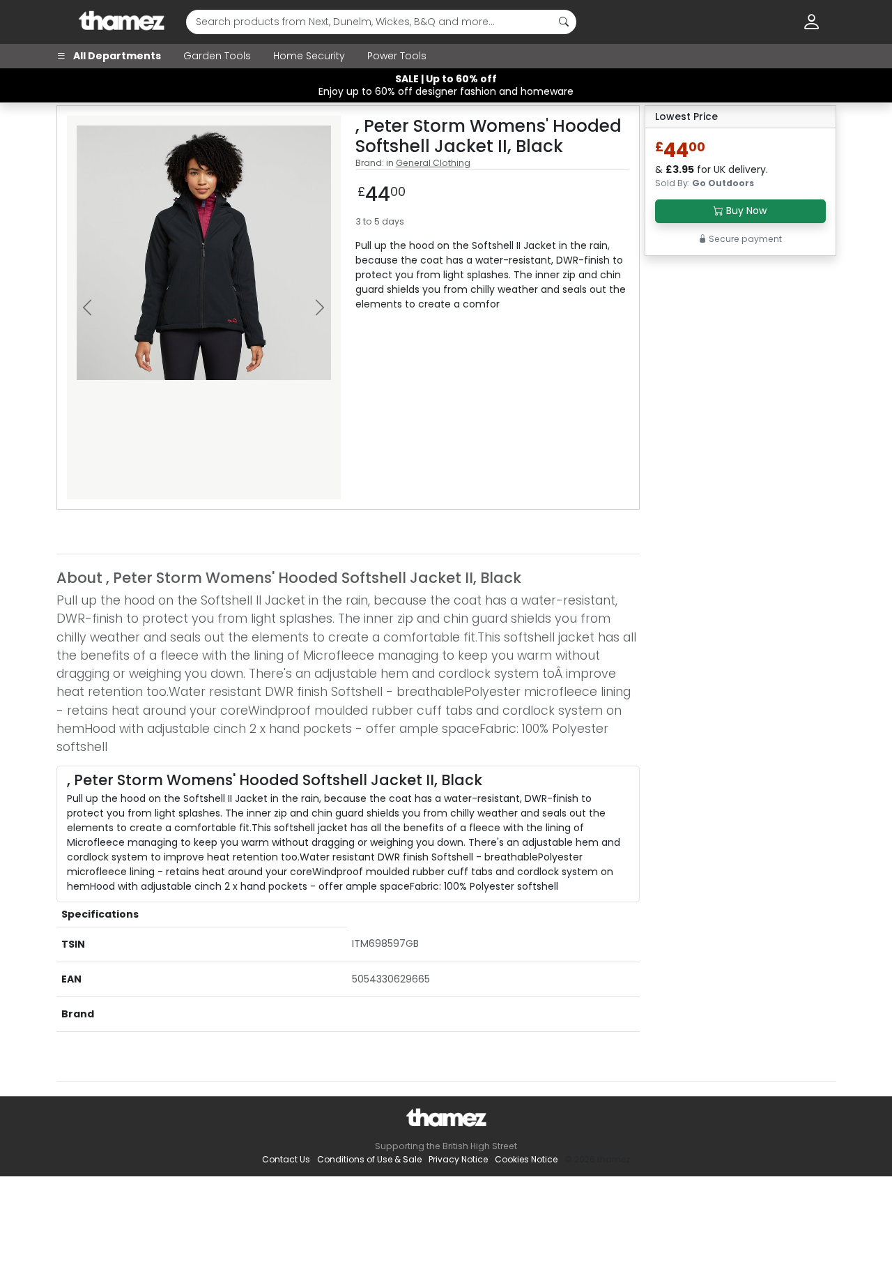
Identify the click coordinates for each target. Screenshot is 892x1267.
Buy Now (745, 211)
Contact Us (286, 1159)
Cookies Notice (526, 1159)
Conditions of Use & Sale (369, 1159)
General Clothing (433, 163)
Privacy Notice (458, 1159)
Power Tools (396, 56)
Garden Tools (217, 56)
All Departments (116, 56)
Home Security (309, 56)
